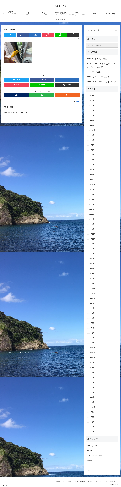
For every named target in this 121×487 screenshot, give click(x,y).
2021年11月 (91, 353)
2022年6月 (91, 318)
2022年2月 (91, 338)
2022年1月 (91, 343)
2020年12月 (91, 407)
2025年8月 (91, 140)
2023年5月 (91, 264)
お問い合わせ (114, 481)
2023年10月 (91, 239)
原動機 (89, 460)
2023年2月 (91, 279)
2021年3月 (91, 392)
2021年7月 (91, 372)
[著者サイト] (16, 95)
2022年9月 (91, 303)
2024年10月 (91, 184)
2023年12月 (91, 234)
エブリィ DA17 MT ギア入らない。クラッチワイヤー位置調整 (102, 65)
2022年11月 (91, 293)
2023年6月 (91, 259)
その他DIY (91, 451)
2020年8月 (91, 422)
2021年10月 (91, 358)
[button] (116, 30)
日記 (88, 465)
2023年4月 (91, 269)
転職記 (89, 470)
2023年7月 (91, 254)
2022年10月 (91, 298)
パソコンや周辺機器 (94, 456)
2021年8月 (91, 368)
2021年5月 (91, 382)
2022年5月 (91, 323)
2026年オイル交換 (94, 72)
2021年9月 (91, 363)
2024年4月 (91, 214)
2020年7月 (91, 427)
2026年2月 (91, 120)
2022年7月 (91, 313)
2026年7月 (91, 100)
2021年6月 (91, 377)
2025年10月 (91, 130)
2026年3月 (91, 115)
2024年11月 (91, 180)
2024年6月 (91, 204)
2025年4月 (91, 160)
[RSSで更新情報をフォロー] (67, 95)
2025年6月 (91, 150)
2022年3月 (91, 333)
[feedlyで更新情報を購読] (41, 95)
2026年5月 (91, 105)
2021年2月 (91, 397)
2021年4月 (91, 387)
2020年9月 (91, 417)
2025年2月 (91, 170)
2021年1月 (91, 402)
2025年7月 (91, 145)
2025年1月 (91, 175)
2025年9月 (91, 135)
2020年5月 (91, 432)
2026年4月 (91, 110)
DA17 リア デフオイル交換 (98, 77)
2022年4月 (91, 328)
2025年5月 (91, 155)
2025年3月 (91, 165)
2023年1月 (91, 283)
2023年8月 (91, 249)
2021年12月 (91, 348)
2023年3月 (91, 274)
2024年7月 (91, 199)
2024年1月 (91, 229)
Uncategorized (92, 446)
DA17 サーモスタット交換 (97, 59)
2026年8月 (91, 95)
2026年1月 (91, 125)
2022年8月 (91, 308)
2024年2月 (91, 224)
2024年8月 (91, 194)
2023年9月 (91, 244)
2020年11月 (91, 412)
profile (96, 481)
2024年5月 (91, 209)
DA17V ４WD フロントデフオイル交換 (101, 82)
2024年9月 (91, 189)
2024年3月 (91, 219)
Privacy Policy (104, 481)
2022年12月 (91, 288)
